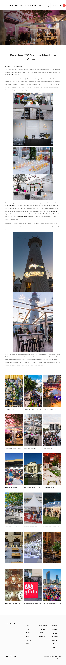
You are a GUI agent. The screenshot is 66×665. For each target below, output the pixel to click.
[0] (60, 5)
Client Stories (28, 631)
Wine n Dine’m (15, 87)
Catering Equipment (55, 635)
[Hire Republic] (35, 5)
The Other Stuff (55, 642)
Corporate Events (42, 631)
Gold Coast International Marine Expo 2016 (31, 527)
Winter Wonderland (29, 566)
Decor (53, 647)
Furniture (54, 629)
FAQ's (27, 625)
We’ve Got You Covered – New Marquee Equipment (51, 527)
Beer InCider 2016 (48, 448)
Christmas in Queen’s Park (50, 409)
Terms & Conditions (50, 656)
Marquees (54, 625)
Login (55, 5)
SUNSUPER (8, 75)
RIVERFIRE (15, 75)
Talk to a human (28, 642)
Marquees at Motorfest (11, 488)
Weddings (42, 636)
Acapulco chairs (22, 216)
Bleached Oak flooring (17, 208)
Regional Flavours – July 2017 (32, 409)
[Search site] (48, 6)
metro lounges (53, 211)
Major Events (43, 625)
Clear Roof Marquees (30, 448)
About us (18, 5)
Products (10, 5)
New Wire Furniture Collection (52, 566)
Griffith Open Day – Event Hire (32, 603)
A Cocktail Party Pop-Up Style (13, 566)
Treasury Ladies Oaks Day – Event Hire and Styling (12, 410)
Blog (27, 636)
